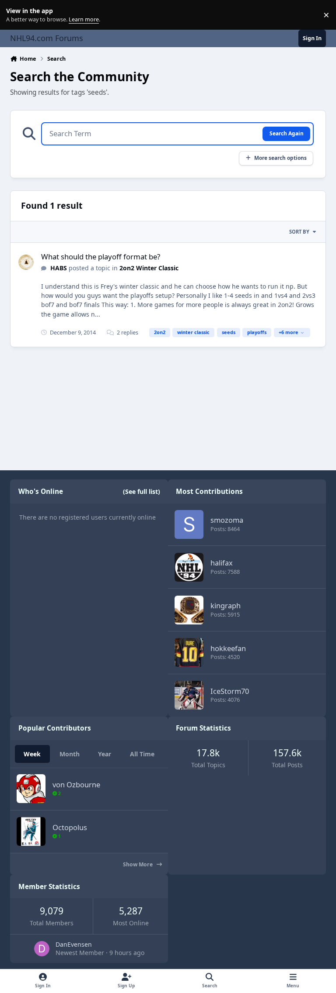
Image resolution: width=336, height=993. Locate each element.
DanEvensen (74, 944)
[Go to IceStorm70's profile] (189, 695)
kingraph (225, 605)
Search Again (287, 133)
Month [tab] (70, 754)
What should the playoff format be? (100, 257)
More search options (280, 157)
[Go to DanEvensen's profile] (41, 948)
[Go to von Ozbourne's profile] (31, 788)
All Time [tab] (142, 754)
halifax (221, 563)
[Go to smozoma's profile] (189, 524)
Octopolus (69, 827)
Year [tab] (104, 754)
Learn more (17, 15)
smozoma (226, 520)
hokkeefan (228, 648)
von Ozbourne (76, 784)
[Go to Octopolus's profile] (31, 831)
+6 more (288, 332)
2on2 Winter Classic (148, 268)
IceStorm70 (229, 691)
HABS (58, 268)
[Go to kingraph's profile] (189, 610)
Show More (138, 864)
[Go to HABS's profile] (26, 262)
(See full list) (141, 491)
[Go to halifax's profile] (189, 567)
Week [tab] (32, 754)
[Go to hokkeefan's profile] (189, 652)
